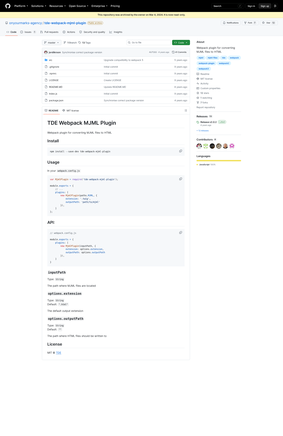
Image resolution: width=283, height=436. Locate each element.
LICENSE (53, 80)
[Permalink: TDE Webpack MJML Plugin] (45, 123)
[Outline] (186, 110)
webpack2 (224, 63)
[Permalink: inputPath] (45, 272)
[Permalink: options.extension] (45, 293)
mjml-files (212, 57)
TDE (58, 352)
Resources (56, 6)
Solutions (37, 6)
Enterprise (98, 6)
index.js (53, 93)
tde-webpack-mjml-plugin (65, 23)
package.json (56, 100)
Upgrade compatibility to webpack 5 (123, 60)
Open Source (77, 6)
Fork (251, 22)
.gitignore (54, 66)
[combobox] (150, 42)
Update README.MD (115, 86)
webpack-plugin (206, 63)
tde (223, 57)
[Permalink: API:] (45, 222)
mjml (201, 57)
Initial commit (111, 66)
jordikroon (55, 52)
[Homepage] (7, 6)
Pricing (115, 6)
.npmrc (53, 73)
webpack (234, 57)
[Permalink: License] (45, 344)
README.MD (55, 86)
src (50, 60)
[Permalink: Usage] (45, 162)
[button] (181, 151)
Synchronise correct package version (82, 52)
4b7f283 (153, 52)
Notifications (232, 22)
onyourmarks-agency (25, 23)
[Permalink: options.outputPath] (45, 318)
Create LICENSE (112, 80)
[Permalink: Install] (45, 140)
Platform (19, 6)
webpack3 (204, 68)
